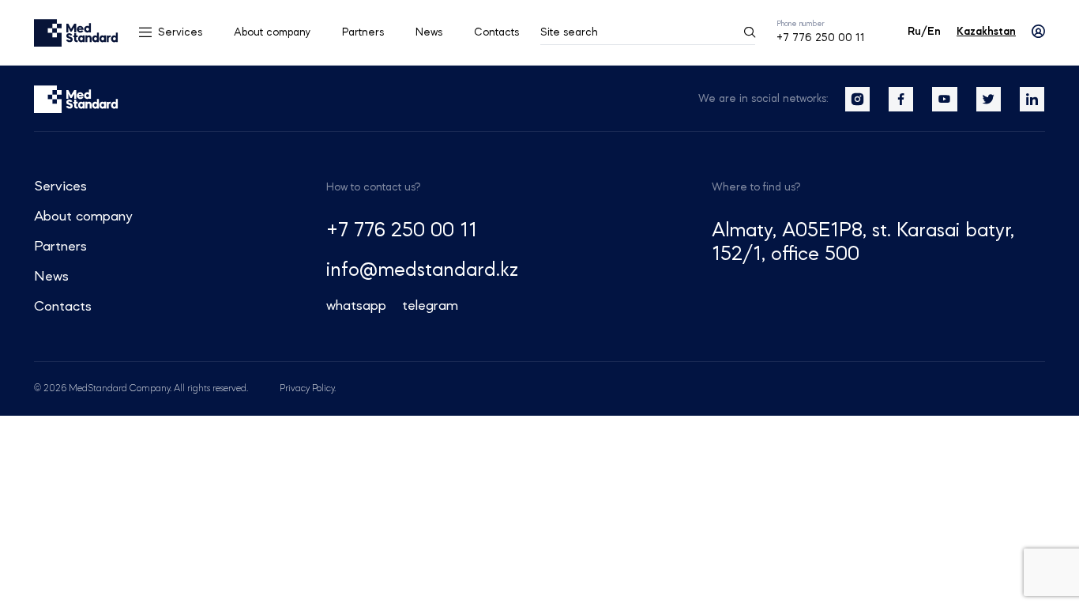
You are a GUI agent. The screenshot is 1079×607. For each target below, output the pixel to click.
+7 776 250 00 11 (820, 37)
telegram (430, 306)
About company (272, 32)
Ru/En (924, 31)
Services (180, 32)
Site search (569, 32)
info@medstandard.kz (422, 271)
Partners (363, 32)
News (428, 32)
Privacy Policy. (308, 389)
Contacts (496, 32)
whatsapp (356, 306)
